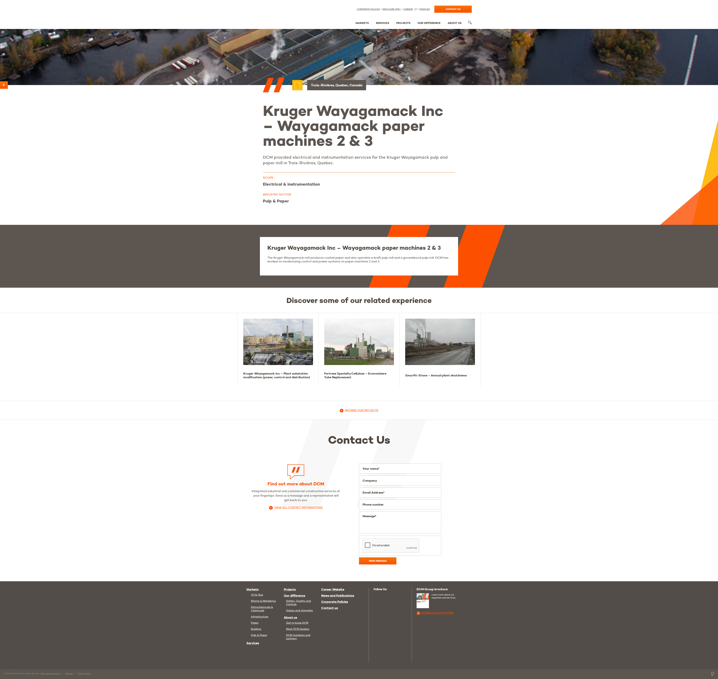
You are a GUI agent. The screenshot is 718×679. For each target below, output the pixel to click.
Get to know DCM (297, 622)
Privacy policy (84, 673)
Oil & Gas (257, 594)
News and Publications (337, 595)
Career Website (332, 589)
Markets (362, 23)
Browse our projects (361, 410)
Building (256, 629)
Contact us (453, 9)
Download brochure (438, 613)
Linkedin (385, 596)
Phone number (373, 504)
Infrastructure (259, 616)
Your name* (371, 469)
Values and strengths (299, 610)
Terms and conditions (50, 673)
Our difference (429, 23)
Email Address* (374, 493)
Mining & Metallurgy (263, 601)
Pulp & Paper (259, 635)
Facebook (393, 596)
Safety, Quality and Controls (298, 602)
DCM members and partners (298, 636)
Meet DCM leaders (297, 629)
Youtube (377, 595)
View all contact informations (298, 507)
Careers (408, 9)
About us (454, 23)
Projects (403, 23)
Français (424, 9)
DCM (260, 13)
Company (370, 481)
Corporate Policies (368, 9)
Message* (369, 516)
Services (382, 23)
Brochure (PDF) (392, 9)
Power (255, 622)
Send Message (377, 560)
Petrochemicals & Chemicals (262, 608)
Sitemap (69, 673)
